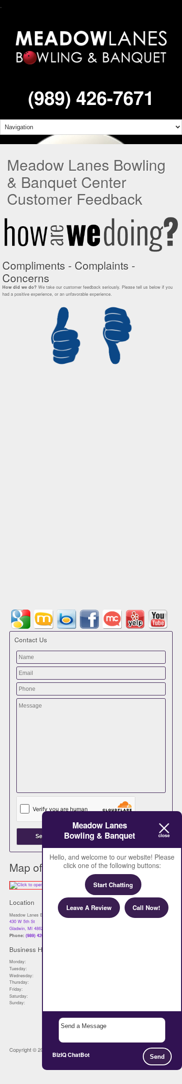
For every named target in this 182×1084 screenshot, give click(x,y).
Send (157, 1056)
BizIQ (59, 1054)
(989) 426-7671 (91, 97)
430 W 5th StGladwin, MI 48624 (27, 924)
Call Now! (146, 907)
